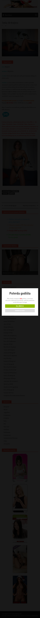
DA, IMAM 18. (20, 306)
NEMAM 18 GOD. (20, 310)
